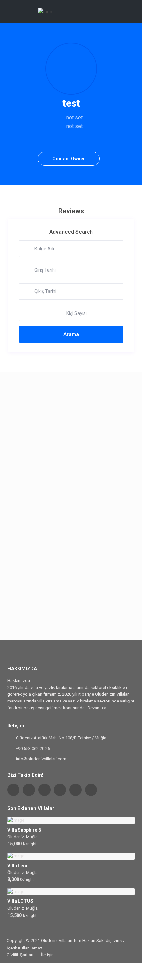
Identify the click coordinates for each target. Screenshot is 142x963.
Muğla (32, 836)
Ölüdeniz (15, 836)
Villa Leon (18, 865)
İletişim (48, 954)
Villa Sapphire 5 (24, 830)
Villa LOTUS (20, 901)
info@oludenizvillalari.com (41, 759)
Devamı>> (97, 707)
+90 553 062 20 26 (33, 748)
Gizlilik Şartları (20, 954)
